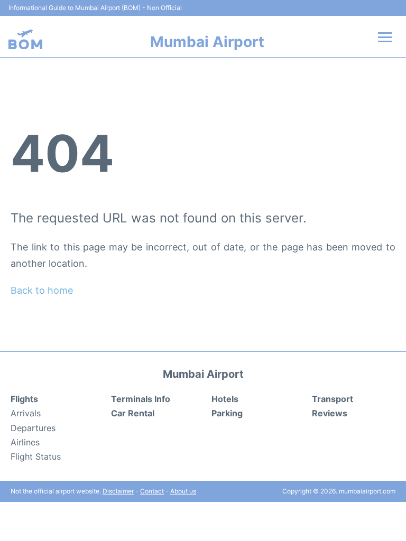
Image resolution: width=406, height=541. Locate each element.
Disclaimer (118, 491)
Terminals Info (140, 399)
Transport (332, 399)
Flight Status (36, 456)
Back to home (42, 290)
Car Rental (132, 413)
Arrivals (26, 413)
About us (183, 491)
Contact (152, 491)
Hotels (224, 399)
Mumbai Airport (207, 41)
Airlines (25, 442)
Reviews (329, 413)
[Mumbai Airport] (25, 39)
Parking (227, 413)
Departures (33, 428)
